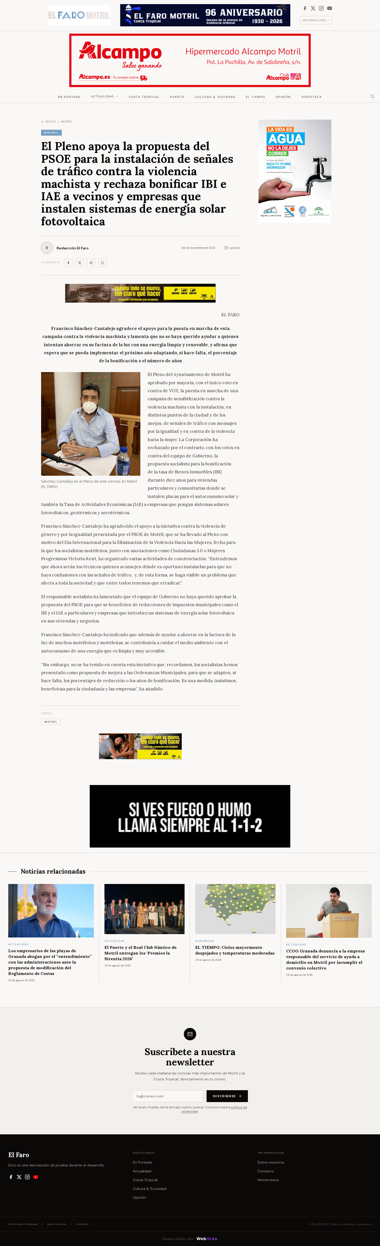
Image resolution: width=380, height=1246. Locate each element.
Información (314, 20)
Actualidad (102, 96)
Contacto (265, 1171)
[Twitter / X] (79, 263)
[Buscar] (372, 96)
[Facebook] (304, 8)
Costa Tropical (144, 97)
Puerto (177, 97)
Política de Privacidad (22, 1224)
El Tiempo (255, 97)
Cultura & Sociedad (215, 97)
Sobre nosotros (270, 1162)
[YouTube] (329, 8)
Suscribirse (224, 1096)
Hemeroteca (268, 1180)
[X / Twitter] (313, 8)
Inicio (50, 121)
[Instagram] (321, 8)
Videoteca (311, 97)
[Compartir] (91, 263)
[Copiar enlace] (102, 263)
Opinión (283, 97)
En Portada (69, 97)
